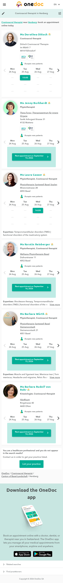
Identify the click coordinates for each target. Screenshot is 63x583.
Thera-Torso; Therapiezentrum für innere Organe (39, 114)
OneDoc (5, 473)
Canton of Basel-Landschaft (14, 476)
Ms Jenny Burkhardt (33, 103)
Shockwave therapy (23, 301)
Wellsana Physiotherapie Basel (34, 254)
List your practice (31, 464)
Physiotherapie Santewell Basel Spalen (38, 184)
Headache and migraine (24, 377)
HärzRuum (25, 400)
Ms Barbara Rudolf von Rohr (35, 388)
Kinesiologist (26, 394)
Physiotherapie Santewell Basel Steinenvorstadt (35, 325)
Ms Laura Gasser (31, 174)
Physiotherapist (27, 107)
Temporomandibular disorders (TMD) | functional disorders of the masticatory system (27, 233)
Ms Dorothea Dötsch (34, 34)
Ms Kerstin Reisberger (35, 244)
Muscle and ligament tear (26, 374)
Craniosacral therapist (30, 38)
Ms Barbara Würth (32, 313)
